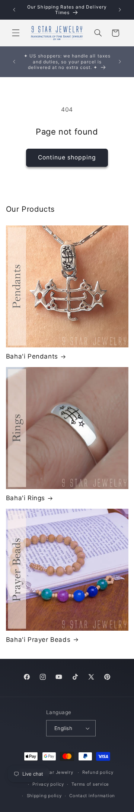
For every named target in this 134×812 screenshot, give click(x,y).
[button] (15, 33)
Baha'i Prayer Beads (38, 639)
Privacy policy (48, 784)
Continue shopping (67, 157)
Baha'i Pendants (32, 356)
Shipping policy (44, 795)
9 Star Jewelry (57, 772)
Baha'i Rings (25, 498)
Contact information (92, 795)
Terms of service (90, 784)
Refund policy (98, 772)
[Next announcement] (120, 9)
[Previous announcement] (14, 9)
